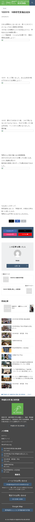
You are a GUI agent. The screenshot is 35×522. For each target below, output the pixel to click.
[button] (23, 221)
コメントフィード (7, 441)
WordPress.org (6, 444)
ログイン (4, 435)
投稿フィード (5, 438)
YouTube (24, 234)
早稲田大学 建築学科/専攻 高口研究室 (20, 519)
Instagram (9, 234)
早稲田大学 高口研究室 (17, 426)
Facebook (9, 231)
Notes (4, 8)
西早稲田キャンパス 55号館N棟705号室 (17, 510)
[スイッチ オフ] (32, 2)
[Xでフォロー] (25, 231)
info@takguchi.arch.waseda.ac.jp (17, 484)
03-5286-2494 (17, 499)
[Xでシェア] (11, 221)
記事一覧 (17, 266)
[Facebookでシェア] (17, 221)
